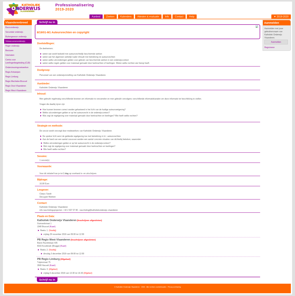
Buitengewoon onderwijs (16, 36)
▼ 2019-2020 (281, 16)
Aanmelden (276, 42)
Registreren (269, 47)
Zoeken (110, 16)
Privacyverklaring (174, 287)
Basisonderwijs (12, 27)
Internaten (9, 55)
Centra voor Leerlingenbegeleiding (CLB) (17, 61)
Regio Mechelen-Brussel (16, 81)
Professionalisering (74, 5)
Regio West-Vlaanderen (15, 90)
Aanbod (96, 16)
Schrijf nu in (47, 22)
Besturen (9, 50)
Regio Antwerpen (12, 72)
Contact (179, 16)
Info (167, 16)
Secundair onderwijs (14, 32)
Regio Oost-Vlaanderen (15, 86)
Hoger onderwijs (12, 46)
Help (191, 16)
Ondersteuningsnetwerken (16, 67)
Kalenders (126, 16)
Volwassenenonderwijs (15, 41)
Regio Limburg (11, 76)
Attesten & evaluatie (148, 16)
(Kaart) (52, 226)
